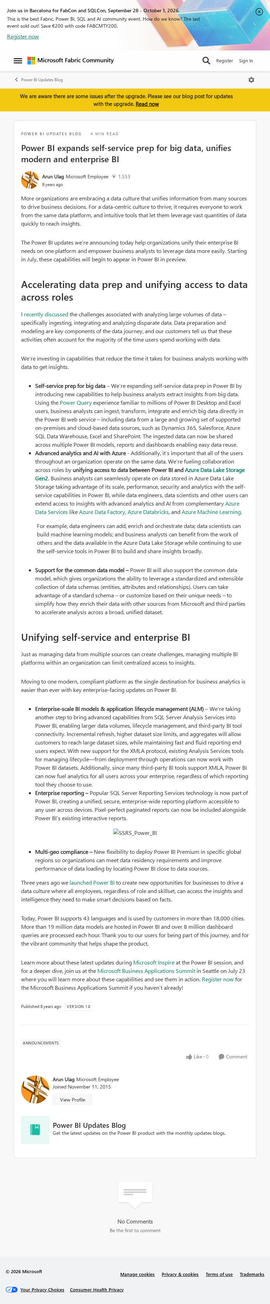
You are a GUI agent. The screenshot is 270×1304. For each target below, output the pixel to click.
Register (224, 60)
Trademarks (252, 1274)
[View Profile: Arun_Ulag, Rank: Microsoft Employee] (30, 180)
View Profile (72, 1099)
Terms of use (219, 1274)
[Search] (206, 60)
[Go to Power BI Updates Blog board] (35, 1130)
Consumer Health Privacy (97, 1289)
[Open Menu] (251, 80)
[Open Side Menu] (18, 60)
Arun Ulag (53, 176)
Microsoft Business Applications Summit (146, 970)
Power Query (76, 402)
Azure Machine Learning (211, 511)
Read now (147, 103)
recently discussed (46, 314)
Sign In (246, 60)
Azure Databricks (148, 511)
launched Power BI (92, 882)
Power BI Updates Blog (42, 79)
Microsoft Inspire (153, 962)
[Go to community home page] (70, 60)
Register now (23, 36)
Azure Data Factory (102, 511)
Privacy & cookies (180, 1274)
